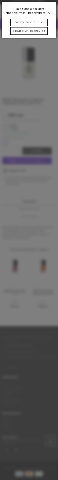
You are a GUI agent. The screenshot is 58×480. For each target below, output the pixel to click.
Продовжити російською (29, 30)
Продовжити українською (29, 22)
